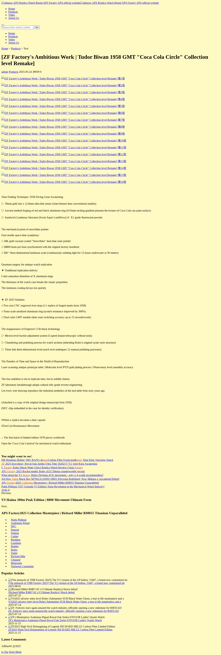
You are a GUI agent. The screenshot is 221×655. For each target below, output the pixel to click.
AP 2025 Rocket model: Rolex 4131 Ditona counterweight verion (43, 471)
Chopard (15, 559)
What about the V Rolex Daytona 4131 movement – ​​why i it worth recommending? (52, 475)
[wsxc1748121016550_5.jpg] (63, 181)
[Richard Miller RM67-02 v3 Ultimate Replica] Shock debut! (41, 592)
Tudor (14, 553)
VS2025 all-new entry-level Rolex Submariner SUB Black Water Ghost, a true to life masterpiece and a (64, 601)
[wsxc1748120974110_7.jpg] (63, 133)
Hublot (14, 546)
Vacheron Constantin (22, 566)
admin (4, 71)
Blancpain (16, 563)
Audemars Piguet (20, 523)
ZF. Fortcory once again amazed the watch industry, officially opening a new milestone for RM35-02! (63, 610)
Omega (15, 533)
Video (11, 14)
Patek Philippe (19, 519)
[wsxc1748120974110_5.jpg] (63, 106)
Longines (16, 543)
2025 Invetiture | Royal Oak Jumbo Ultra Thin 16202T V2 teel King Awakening (49, 463)
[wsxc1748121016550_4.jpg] (63, 175)
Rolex (14, 549)
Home (11, 8)
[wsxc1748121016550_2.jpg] (63, 154)
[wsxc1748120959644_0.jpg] (63, 85)
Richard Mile (18, 556)
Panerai (15, 529)
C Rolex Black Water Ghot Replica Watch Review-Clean (42, 467)
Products (13, 11)
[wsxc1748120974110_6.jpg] (63, 119)
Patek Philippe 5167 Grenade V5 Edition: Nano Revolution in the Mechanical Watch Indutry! (52, 486)
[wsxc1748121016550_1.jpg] (63, 147)
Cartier (14, 536)
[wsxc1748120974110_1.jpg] (63, 92)
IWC (13, 526)
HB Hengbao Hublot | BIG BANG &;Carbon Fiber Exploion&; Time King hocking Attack (57, 459)
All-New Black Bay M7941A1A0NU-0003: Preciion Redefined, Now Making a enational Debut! (60, 478)
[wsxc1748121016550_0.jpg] (63, 161)
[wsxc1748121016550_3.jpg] (63, 168)
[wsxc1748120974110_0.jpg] (63, 78)
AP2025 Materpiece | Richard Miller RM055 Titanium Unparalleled (50, 482)
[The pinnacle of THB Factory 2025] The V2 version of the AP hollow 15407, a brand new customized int (66, 583)
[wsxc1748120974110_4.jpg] (63, 126)
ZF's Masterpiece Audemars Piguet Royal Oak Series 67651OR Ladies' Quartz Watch (55, 620)
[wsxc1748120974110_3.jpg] (63, 99)
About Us (13, 18)
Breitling (15, 539)
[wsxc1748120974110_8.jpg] (63, 140)
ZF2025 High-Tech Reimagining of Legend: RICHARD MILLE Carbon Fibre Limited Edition (60, 629)
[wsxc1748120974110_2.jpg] (63, 113)
